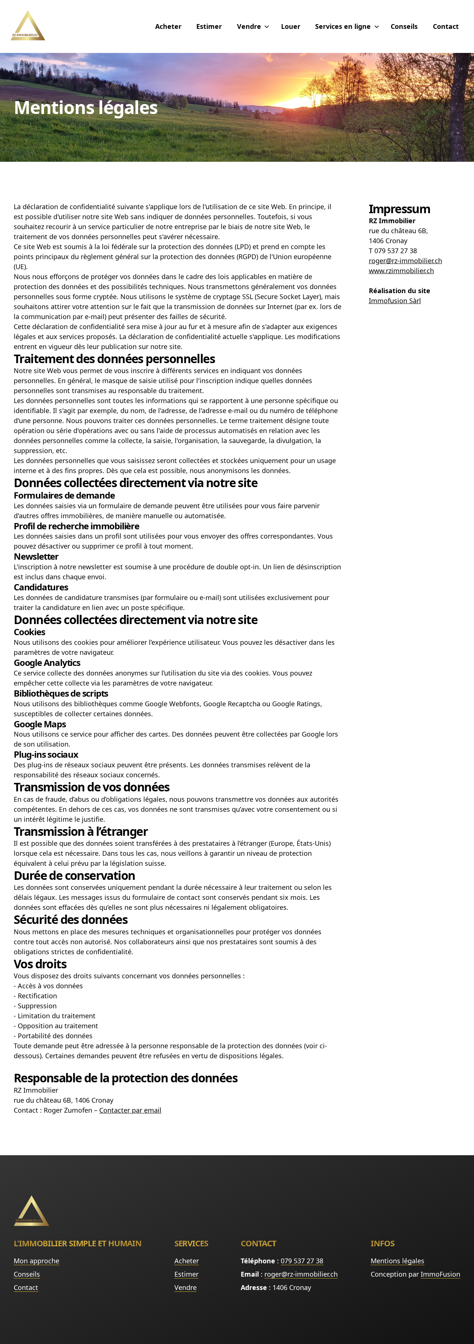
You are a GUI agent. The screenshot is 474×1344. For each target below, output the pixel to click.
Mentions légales (397, 1260)
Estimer (209, 26)
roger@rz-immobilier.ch (301, 1274)
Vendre (185, 1287)
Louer (290, 26)
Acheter (168, 26)
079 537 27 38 (302, 1260)
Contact (446, 26)
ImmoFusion (440, 1274)
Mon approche (36, 1260)
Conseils (404, 26)
